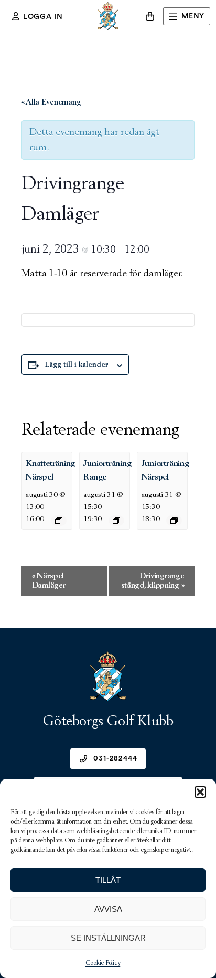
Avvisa (108, 908)
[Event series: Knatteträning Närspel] (58, 520)
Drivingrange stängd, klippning (153, 580)
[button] (200, 792)
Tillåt (108, 880)
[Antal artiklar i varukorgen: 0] (150, 16)
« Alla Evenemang (51, 102)
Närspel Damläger (49, 580)
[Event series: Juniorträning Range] (116, 520)
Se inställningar (108, 937)
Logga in (43, 16)
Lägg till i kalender (77, 364)
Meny (192, 16)
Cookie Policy (103, 963)
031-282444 (115, 758)
